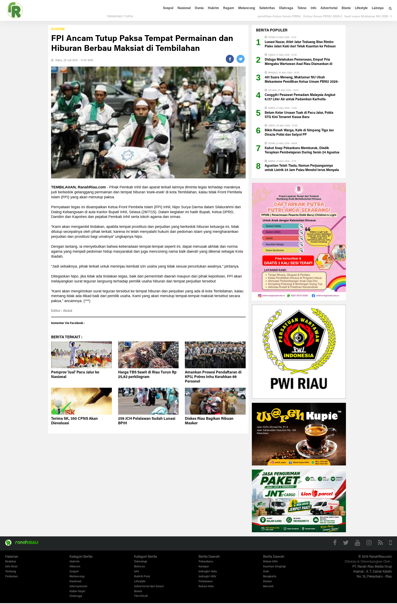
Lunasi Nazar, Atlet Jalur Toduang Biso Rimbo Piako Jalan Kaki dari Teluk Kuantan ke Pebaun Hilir (300, 47)
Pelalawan (205, 581)
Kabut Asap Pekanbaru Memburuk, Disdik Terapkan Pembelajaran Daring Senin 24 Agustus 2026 (302, 153)
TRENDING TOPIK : (120, 16)
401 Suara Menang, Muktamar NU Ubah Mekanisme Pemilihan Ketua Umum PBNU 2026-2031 (302, 82)
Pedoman (11, 576)
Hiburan (74, 566)
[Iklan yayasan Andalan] (299, 241)
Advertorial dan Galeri (149, 586)
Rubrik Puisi (142, 576)
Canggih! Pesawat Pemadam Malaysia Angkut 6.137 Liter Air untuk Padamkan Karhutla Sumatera (300, 99)
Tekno (301, 8)
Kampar (203, 566)
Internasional (78, 586)
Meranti (268, 586)
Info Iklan (11, 566)
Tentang (10, 571)
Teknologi (140, 561)
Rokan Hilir (270, 561)
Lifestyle (361, 8)
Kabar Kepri (77, 591)
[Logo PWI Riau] (299, 351)
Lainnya (378, 8)
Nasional (184, 8)
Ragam (228, 8)
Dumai (267, 581)
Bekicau (139, 566)
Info (313, 8)
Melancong (246, 8)
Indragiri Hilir (207, 576)
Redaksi (10, 561)
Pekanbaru (205, 561)
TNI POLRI (141, 596)
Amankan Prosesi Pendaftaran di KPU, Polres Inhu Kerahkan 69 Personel (213, 377)
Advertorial (328, 8)
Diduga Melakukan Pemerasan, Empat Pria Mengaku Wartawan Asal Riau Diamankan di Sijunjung (298, 64)
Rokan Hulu (206, 586)
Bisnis (346, 8)
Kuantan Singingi (274, 566)
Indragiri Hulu (207, 571)
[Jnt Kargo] (299, 500)
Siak (266, 571)
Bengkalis (269, 576)
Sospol (168, 8)
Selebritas (267, 8)
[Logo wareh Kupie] (299, 433)
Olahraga (286, 8)
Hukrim (213, 8)
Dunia (199, 8)
